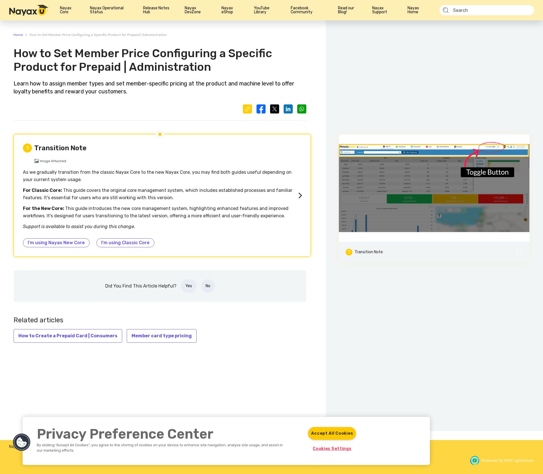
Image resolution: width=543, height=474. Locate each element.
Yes (189, 286)
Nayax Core (66, 10)
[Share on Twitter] (274, 108)
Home (18, 35)
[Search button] (446, 10)
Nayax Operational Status (107, 10)
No (208, 286)
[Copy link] (247, 108)
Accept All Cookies (332, 433)
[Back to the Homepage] (29, 10)
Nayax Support (379, 10)
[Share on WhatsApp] (301, 108)
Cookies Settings (332, 448)
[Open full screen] (519, 252)
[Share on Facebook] (261, 108)
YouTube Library (262, 10)
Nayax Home (413, 10)
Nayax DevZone (193, 10)
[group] (434, 188)
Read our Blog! (346, 10)
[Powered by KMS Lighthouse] (502, 461)
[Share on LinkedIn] (288, 108)
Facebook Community (302, 10)
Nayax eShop (227, 10)
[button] (434, 188)
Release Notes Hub (156, 10)
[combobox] (488, 10)
